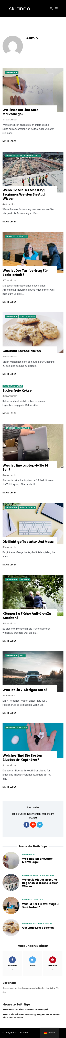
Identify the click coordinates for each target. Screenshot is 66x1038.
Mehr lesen (10, 141)
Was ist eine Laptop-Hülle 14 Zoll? (25, 467)
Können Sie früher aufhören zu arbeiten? (27, 616)
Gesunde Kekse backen (22, 351)
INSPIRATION (11, 72)
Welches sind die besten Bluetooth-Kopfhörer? (22, 758)
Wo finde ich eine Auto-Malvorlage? (21, 112)
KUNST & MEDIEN (25, 156)
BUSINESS (10, 156)
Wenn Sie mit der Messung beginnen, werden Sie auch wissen (24, 194)
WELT (37, 156)
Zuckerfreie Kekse (17, 391)
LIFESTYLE (22, 236)
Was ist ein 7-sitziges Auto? (25, 690)
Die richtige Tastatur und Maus (28, 542)
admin (32, 38)
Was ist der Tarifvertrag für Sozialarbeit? (25, 273)
